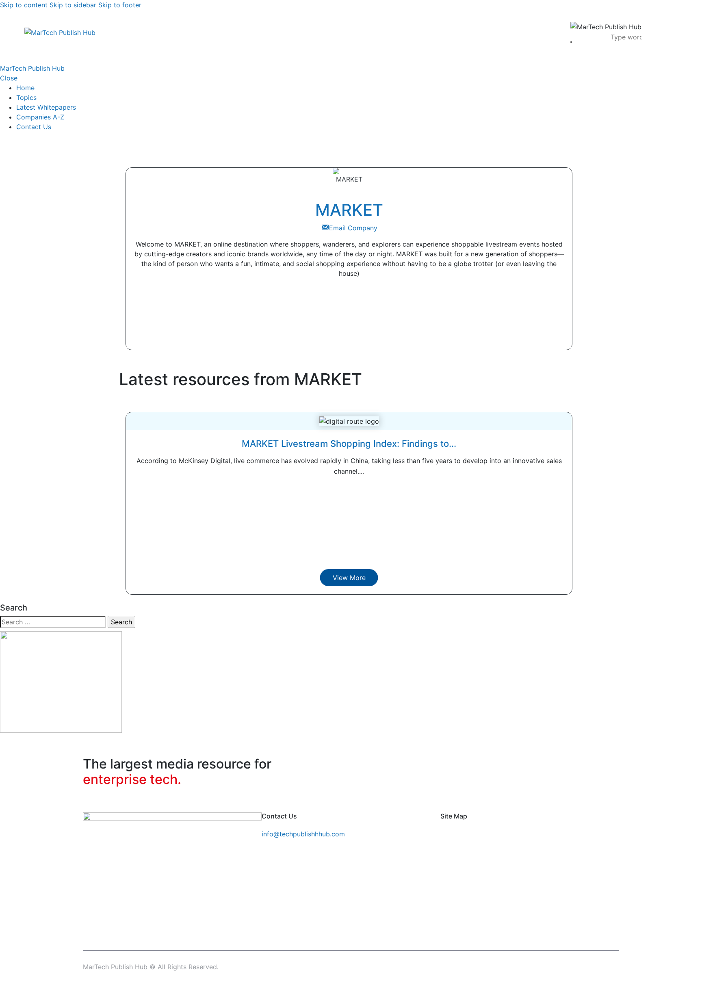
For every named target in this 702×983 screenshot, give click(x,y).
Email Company (353, 228)
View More (349, 578)
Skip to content (24, 5)
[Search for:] (53, 622)
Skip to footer (119, 5)
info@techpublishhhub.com (303, 834)
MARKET (349, 210)
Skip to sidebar (73, 5)
